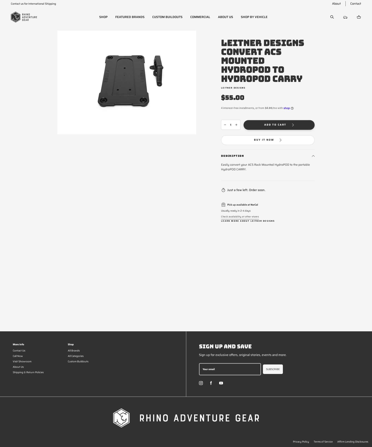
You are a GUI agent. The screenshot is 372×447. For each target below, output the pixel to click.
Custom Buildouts (78, 361)
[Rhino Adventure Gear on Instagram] (201, 383)
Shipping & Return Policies (28, 372)
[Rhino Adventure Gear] (24, 17)
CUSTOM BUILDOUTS (167, 17)
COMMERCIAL (200, 17)
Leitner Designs (233, 88)
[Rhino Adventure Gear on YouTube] (221, 383)
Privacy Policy (301, 442)
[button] (103, 17)
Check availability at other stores (240, 216)
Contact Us (19, 351)
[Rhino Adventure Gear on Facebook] (211, 383)
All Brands (74, 351)
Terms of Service (323, 442)
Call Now (18, 356)
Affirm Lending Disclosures (352, 442)
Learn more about (248, 221)
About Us (18, 367)
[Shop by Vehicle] (345, 17)
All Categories (76, 356)
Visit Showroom (22, 361)
